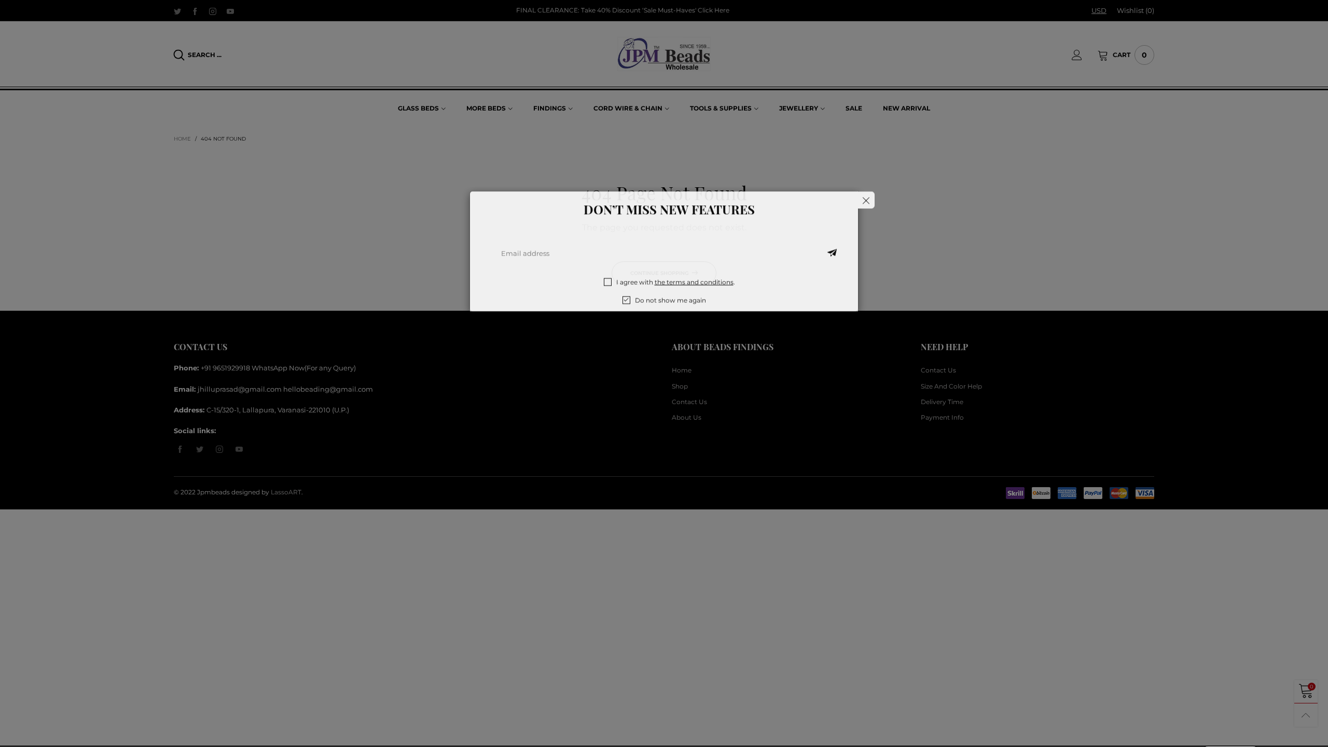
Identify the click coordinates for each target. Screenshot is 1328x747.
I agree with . (675, 293)
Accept (1230, 732)
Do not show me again (670, 311)
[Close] (866, 211)
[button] (832, 265)
